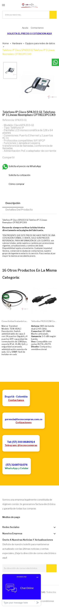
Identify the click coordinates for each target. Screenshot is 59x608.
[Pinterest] (32, 157)
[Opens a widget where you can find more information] (21, 590)
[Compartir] (18, 157)
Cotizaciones (24, 422)
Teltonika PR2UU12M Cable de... (44, 321)
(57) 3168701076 (17, 464)
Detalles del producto (19, 209)
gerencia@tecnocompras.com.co (23, 419)
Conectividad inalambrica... (15, 321)
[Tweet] (25, 157)
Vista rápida (18, 312)
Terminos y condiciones (42, 601)
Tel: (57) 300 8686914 (21, 441)
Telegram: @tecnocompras (21, 445)
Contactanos (16, 400)
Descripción (13, 203)
